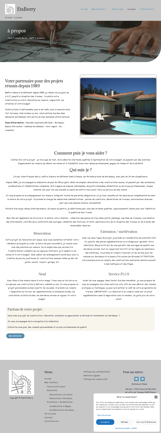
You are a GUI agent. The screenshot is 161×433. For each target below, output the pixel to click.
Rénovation (52, 390)
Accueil (84, 9)
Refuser (124, 422)
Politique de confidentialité (97, 371)
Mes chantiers (98, 9)
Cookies (134, 428)
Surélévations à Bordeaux (61, 410)
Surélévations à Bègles (60, 406)
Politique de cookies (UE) (95, 379)
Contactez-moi (147, 9)
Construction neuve (56, 386)
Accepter (105, 422)
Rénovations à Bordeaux (60, 398)
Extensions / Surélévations (60, 402)
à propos (131, 9)
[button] (156, 397)
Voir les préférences (146, 422)
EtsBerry (26, 9)
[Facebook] (136, 379)
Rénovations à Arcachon (60, 394)
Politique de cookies (122, 428)
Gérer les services (104, 415)
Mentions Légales (92, 375)
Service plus (117, 9)
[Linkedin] (142, 379)
